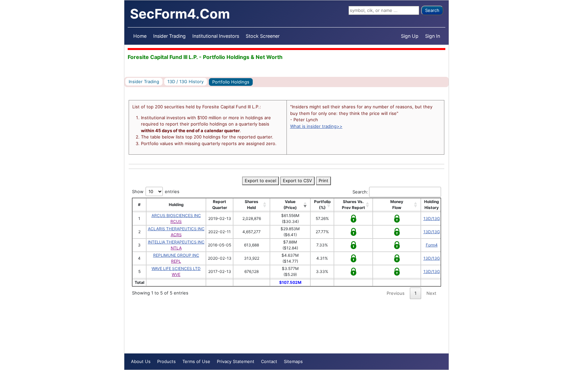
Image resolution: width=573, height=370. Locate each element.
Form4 (432, 244)
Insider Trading (169, 36)
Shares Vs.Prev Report (353, 204)
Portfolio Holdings (230, 81)
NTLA (176, 247)
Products (166, 361)
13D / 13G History (185, 81)
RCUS (176, 221)
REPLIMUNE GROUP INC (176, 255)
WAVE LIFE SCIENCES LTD (176, 268)
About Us (141, 361)
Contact (269, 361)
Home (140, 36)
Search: (360, 191)
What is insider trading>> (316, 126)
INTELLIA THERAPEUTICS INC (176, 241)
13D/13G (431, 218)
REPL (176, 261)
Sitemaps (293, 361)
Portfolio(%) (322, 204)
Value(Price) (290, 204)
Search (432, 10)
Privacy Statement (235, 361)
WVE (176, 274)
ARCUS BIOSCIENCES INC (176, 215)
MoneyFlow (396, 204)
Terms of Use (196, 361)
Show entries (155, 191)
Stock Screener (263, 36)
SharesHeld (251, 204)
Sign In (432, 36)
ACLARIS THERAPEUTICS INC (176, 228)
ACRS (176, 234)
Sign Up (409, 36)
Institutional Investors (215, 36)
